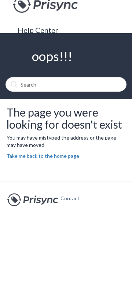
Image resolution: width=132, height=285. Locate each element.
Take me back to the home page (43, 156)
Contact (66, 198)
